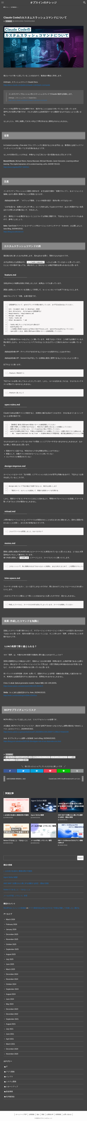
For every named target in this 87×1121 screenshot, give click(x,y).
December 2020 (12, 1049)
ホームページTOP (21, 1114)
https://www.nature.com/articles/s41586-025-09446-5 (23, 686)
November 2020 (12, 1054)
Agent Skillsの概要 (11, 877)
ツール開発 (71, 757)
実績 (42, 1114)
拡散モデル (19, 760)
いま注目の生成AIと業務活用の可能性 (18, 871)
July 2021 (9, 1029)
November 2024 (12, 979)
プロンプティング (9, 760)
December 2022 (12, 1014)
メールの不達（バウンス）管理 (15, 896)
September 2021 (12, 1019)
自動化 (26, 760)
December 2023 (12, 1009)
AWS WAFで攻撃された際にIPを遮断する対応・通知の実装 (26, 883)
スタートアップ (12, 1086)
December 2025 (12, 934)
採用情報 (58, 1114)
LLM (30, 757)
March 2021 (10, 1044)
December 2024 (12, 974)
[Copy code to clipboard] (81, 305)
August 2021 (11, 1024)
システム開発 (11, 1081)
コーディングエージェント (59, 757)
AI (6, 757)
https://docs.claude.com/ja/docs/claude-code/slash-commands (27, 85)
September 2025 (12, 949)
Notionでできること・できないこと (17, 889)
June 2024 (10, 999)
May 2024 (9, 1004)
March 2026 (10, 919)
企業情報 (31, 1114)
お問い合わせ (67, 1114)
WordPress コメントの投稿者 (15, 908)
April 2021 (10, 1039)
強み (38, 1114)
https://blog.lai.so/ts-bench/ (13, 232)
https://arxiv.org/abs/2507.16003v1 (16, 167)
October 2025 (11, 944)
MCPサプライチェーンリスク (41, 757)
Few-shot (11, 757)
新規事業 (9, 1091)
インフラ (9, 1076)
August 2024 (11, 994)
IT (7, 1066)
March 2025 (10, 969)
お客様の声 (49, 1114)
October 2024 (11, 984)
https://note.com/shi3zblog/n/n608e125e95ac (20, 695)
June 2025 (10, 964)
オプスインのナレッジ (43, 2)
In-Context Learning (21, 757)
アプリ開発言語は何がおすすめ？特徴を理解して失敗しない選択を (54, 908)
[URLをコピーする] (77, 771)
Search (80, 858)
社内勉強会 (9, 21)
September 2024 (12, 989)
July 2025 (9, 959)
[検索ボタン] (84, 2)
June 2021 (10, 1034)
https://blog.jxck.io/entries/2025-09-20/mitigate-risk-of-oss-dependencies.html (32, 741)
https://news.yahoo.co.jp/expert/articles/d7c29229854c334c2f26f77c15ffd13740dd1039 (36, 732)
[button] (10, 771)
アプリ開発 (10, 1072)
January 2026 (11, 929)
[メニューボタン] (2, 2)
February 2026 (11, 924)
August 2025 (11, 954)
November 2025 (12, 939)
